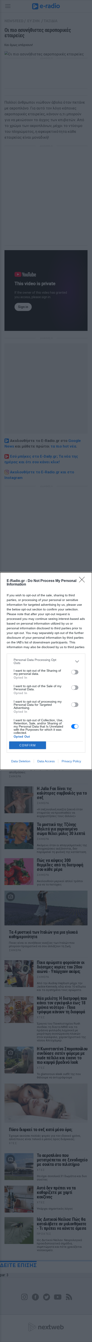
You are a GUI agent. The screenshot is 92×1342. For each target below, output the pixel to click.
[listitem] (46, 661)
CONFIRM (27, 745)
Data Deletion (20, 761)
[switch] (74, 672)
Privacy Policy (71, 761)
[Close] (83, 581)
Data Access (46, 761)
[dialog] (46, 671)
